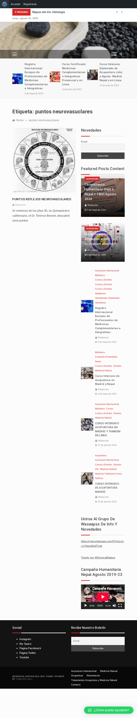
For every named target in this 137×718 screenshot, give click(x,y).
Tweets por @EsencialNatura (98, 557)
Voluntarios (100, 302)
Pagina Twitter (27, 652)
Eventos (117, 366)
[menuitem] (4, 4)
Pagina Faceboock (30, 648)
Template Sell (24, 679)
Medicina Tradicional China (108, 474)
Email (84, 141)
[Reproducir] (85, 605)
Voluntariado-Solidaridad (107, 298)
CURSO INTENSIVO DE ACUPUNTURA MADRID (107, 487)
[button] (108, 710)
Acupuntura (92, 179)
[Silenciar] (114, 605)
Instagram (25, 639)
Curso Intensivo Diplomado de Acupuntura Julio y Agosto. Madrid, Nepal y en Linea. (111, 72)
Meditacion (100, 293)
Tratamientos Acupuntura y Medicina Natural (94, 680)
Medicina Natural (103, 370)
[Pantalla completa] (120, 605)
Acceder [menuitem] (16, 4)
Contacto (75, 684)
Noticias (99, 478)
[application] (103, 596)
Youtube (24, 657)
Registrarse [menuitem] (30, 4)
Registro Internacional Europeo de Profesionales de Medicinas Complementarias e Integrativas (36, 76)
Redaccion (20, 205)
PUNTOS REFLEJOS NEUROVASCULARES (41, 199)
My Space (25, 643)
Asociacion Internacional (107, 270)
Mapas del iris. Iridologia (48, 12)
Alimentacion (93, 675)
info (97, 469)
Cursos (109, 408)
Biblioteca (100, 275)
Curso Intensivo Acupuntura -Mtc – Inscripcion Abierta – (100, 239)
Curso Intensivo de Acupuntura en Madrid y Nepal (107, 380)
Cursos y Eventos (103, 280)
